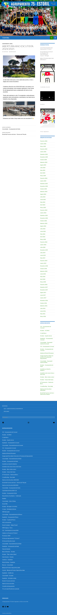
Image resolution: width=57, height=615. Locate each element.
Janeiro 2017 (43, 297)
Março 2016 (43, 316)
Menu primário (55, 38)
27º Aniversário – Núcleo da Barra (10, 474)
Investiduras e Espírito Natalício (9, 464)
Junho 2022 (43, 231)
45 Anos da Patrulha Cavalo (8, 541)
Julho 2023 (42, 196)
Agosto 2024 (43, 165)
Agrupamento (5, 43)
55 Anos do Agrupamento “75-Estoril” (11, 538)
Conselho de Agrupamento (8, 586)
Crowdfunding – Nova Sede (46, 386)
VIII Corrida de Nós (6, 522)
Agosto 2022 (43, 226)
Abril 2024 (42, 173)
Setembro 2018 (43, 271)
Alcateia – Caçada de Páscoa (8, 519)
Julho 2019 (42, 252)
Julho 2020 (42, 247)
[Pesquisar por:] (28, 417)
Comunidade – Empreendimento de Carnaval (46, 343)
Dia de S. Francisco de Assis (8, 580)
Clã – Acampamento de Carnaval (9, 432)
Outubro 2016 (43, 303)
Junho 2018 (43, 274)
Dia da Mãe (4, 503)
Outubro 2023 (43, 188)
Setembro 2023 (43, 191)
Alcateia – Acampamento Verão (9, 493)
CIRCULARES (6, 411)
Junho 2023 (43, 199)
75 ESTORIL (5, 38)
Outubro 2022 (43, 220)
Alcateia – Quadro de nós (46, 335)
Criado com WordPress (6, 613)
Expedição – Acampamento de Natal (10, 546)
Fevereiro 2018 (43, 284)
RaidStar (4, 498)
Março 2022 (43, 239)
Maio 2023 (42, 202)
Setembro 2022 (43, 223)
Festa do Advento (6, 549)
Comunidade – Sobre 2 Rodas (9, 501)
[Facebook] (3, 423)
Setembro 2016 (43, 305)
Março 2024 (43, 175)
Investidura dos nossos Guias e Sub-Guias (11, 466)
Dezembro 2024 (44, 154)
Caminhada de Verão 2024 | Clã (9, 490)
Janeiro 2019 (43, 263)
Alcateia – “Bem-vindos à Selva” (9, 554)
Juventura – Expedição (7, 559)
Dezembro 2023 (44, 183)
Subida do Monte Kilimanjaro (47, 353)
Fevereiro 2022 (43, 242)
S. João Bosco (43, 333)
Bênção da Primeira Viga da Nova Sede (11, 567)
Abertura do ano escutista (8, 583)
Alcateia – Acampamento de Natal (10, 461)
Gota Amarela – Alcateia (7, 557)
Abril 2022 (42, 236)
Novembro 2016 (44, 300)
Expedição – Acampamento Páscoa (10, 517)
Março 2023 (43, 207)
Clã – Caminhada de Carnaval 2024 (10, 530)
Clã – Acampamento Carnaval (47, 346)
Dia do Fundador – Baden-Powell (10, 525)
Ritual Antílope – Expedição (8, 562)
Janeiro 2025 (43, 151)
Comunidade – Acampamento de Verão (11, 128)
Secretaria (4, 405)
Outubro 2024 (43, 159)
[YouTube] (54, 423)
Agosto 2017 (43, 292)
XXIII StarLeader (6, 511)
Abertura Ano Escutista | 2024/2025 (10, 480)
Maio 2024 (42, 170)
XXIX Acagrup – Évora (7, 527)
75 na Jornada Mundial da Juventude (10, 588)
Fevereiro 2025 (43, 149)
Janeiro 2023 (43, 212)
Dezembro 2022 (44, 215)
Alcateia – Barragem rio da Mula (9, 506)
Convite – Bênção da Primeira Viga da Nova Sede (13, 570)
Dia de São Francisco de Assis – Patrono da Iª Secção (14, 133)
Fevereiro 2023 (43, 210)
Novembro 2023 (44, 186)
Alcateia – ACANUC (45, 330)
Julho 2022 (42, 228)
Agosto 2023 (43, 194)
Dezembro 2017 (44, 287)
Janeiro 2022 (43, 244)
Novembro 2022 (44, 218)
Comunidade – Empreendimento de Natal (46, 361)
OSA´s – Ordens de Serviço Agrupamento (13, 408)
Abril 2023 (42, 204)
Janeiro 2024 (43, 181)
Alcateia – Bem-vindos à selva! (47, 377)
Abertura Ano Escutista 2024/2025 (10, 485)
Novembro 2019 (44, 250)
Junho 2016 (43, 311)
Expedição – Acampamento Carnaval (10, 442)
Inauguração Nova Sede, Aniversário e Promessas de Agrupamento (46, 357)
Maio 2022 (42, 234)
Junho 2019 (43, 255)
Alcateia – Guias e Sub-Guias (46, 379)
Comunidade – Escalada (7, 575)
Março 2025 (43, 146)
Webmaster (13, 51)
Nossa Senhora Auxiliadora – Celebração (11, 495)
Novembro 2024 (44, 157)
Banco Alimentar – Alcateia (8, 551)
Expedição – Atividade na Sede (9, 578)
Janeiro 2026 (43, 143)
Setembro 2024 (43, 162)
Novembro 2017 (44, 289)
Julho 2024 (42, 167)
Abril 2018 (42, 279)
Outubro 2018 (43, 268)
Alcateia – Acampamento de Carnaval (11, 450)
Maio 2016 (42, 313)
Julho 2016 (42, 308)
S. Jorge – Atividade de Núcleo (9, 509)
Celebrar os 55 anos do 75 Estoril (9, 533)
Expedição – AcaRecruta (7, 573)
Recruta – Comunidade (7, 565)
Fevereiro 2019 (43, 260)
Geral (11, 43)
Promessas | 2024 (6, 535)
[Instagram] (28, 423)
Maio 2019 (42, 258)
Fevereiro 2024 (43, 178)
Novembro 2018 (44, 266)
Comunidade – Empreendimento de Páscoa (12, 514)
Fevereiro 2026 (43, 141)
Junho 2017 (43, 295)
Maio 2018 (42, 276)
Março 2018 (43, 281)
